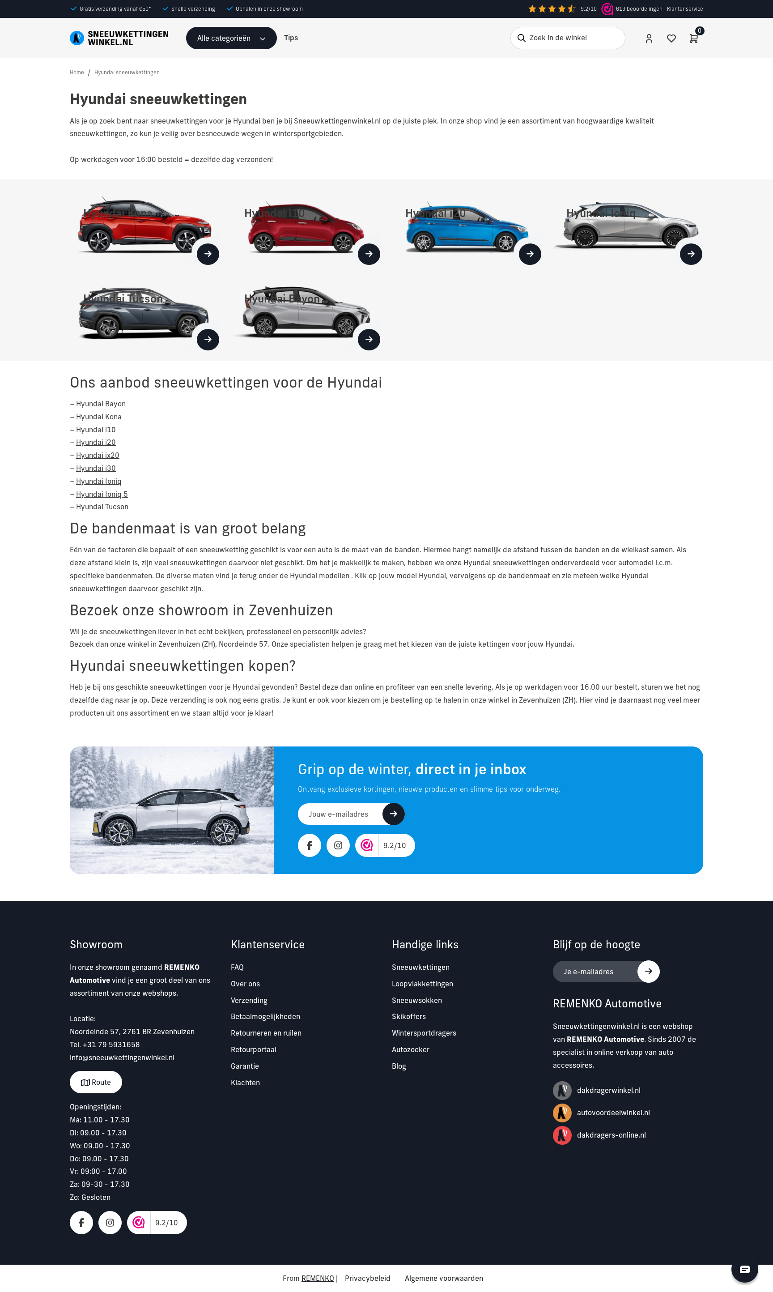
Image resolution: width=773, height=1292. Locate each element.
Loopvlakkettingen (422, 983)
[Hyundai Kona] (144, 226)
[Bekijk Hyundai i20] (530, 254)
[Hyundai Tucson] (144, 312)
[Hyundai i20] (466, 226)
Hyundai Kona (99, 416)
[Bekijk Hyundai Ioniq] (691, 254)
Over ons (245, 983)
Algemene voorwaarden (444, 1278)
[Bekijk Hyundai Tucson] (208, 339)
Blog (399, 1066)
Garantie (245, 1066)
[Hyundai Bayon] (305, 312)
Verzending (249, 1000)
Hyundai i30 (96, 468)
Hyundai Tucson (102, 506)
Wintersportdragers (424, 1032)
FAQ (237, 967)
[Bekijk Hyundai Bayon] (369, 339)
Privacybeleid (368, 1278)
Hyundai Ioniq (99, 481)
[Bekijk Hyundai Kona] (208, 254)
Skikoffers (409, 1016)
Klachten (245, 1082)
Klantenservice (685, 8)
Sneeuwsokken (417, 1000)
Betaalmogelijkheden (265, 1016)
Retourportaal (253, 1049)
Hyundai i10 (96, 429)
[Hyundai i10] (305, 226)
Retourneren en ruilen (266, 1032)
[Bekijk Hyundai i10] (369, 254)
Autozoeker (410, 1049)
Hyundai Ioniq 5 (102, 494)
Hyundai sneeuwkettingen (127, 72)
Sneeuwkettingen (421, 967)
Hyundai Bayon (101, 403)
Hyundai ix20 (97, 455)
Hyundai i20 (96, 442)
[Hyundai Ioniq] (627, 226)
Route (100, 1082)
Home (77, 72)
